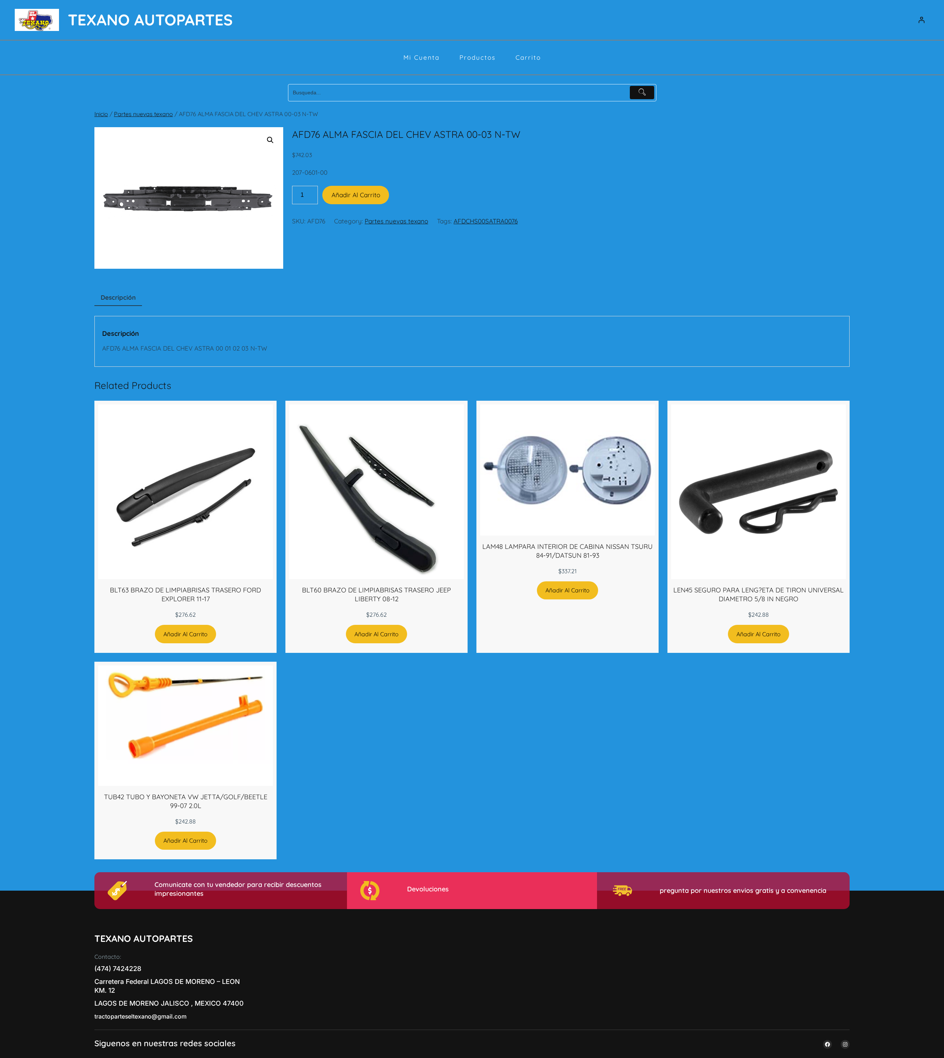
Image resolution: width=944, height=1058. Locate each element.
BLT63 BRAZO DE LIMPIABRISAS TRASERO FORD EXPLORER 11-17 (185, 594)
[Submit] (642, 92)
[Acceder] (922, 20)
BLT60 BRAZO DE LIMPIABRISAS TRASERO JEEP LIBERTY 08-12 (376, 594)
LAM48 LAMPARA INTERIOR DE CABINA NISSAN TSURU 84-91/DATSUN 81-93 (567, 551)
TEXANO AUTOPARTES (150, 19)
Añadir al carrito (356, 195)
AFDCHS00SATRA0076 (486, 221)
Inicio (101, 114)
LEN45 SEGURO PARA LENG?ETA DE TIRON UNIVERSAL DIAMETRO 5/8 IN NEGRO (758, 594)
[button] (270, 140)
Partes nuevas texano (143, 114)
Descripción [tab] (118, 297)
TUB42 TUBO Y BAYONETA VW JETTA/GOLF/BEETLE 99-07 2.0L (185, 801)
